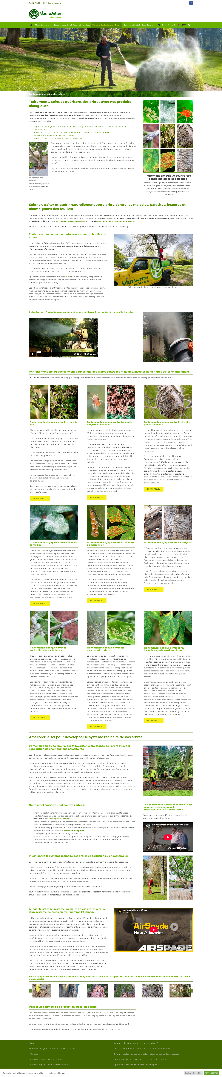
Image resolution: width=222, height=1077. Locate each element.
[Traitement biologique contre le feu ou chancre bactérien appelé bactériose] (168, 612)
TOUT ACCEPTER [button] (211, 1073)
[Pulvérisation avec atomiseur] (168, 337)
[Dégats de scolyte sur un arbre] (180, 990)
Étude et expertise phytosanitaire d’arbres (49, 1065)
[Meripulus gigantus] (97, 990)
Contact (34, 1054)
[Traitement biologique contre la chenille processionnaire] (153, 260)
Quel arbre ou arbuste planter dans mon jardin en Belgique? (142, 1048)
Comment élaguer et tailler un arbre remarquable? (53, 1048)
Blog (32, 1043)
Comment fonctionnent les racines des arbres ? (136, 1043)
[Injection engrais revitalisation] (155, 878)
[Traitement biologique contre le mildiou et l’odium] (54, 506)
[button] (189, 25)
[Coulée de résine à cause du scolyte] (152, 990)
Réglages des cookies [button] (193, 1073)
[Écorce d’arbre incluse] (69, 990)
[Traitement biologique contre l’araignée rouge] (111, 386)
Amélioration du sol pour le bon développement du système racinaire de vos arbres (72, 132)
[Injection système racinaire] (181, 878)
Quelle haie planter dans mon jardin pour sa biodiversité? (140, 1059)
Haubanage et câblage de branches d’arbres (54, 135)
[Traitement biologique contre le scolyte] (168, 506)
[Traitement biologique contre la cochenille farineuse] (54, 612)
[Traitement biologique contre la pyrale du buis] (54, 386)
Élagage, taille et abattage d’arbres (46, 1059)
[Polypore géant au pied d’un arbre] (124, 990)
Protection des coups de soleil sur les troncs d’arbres (58, 138)
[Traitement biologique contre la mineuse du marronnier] (111, 506)
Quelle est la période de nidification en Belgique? (137, 1065)
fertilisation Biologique (73, 831)
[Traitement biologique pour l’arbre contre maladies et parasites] (168, 100)
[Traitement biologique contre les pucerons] (111, 612)
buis (68, 277)
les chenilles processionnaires (70, 221)
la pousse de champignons (122, 221)
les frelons (103, 221)
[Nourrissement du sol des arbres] (168, 771)
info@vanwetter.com (52, 3)
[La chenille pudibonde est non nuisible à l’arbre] (41, 990)
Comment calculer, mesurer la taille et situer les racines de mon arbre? (146, 1054)
